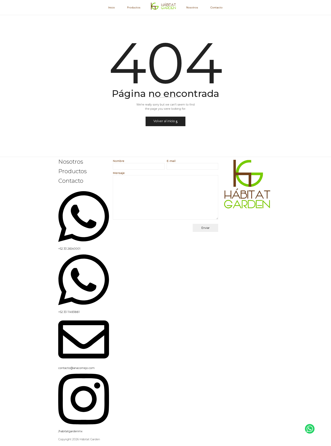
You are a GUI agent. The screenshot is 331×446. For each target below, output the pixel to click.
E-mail (171, 161)
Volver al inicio (164, 121)
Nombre (118, 161)
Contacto (70, 180)
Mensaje (119, 173)
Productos (72, 171)
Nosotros (70, 161)
